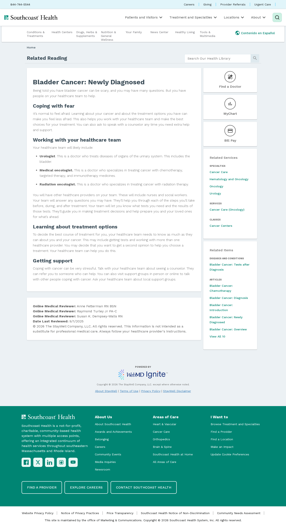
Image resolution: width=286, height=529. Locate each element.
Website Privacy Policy (37, 513)
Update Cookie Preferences (230, 454)
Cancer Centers (221, 225)
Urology (215, 193)
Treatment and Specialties (190, 17)
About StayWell (106, 391)
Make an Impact (222, 446)
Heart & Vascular (164, 424)
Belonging (102, 439)
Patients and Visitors (141, 17)
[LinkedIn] (49, 462)
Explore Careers (86, 487)
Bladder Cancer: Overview (228, 329)
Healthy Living (185, 32)
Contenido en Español (258, 33)
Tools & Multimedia (207, 34)
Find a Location (222, 439)
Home (31, 47)
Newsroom (102, 469)
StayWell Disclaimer (177, 391)
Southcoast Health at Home (173, 454)
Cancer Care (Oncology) (227, 209)
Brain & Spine (162, 446)
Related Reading (47, 58)
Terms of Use (129, 391)
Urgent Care (262, 4)
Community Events (108, 454)
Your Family (134, 32)
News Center (159, 32)
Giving (207, 4)
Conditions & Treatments (36, 34)
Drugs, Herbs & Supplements (86, 34)
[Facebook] (26, 462)
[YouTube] (73, 462)
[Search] (277, 17)
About (256, 17)
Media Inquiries (105, 462)
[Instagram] (61, 462)
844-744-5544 (20, 4)
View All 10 (217, 336)
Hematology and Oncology (229, 179)
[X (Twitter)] (38, 462)
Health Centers (62, 32)
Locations (231, 17)
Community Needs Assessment (238, 513)
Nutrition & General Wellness (108, 35)
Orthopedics (161, 439)
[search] (217, 58)
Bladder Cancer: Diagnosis (229, 298)
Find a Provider (221, 431)
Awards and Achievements (113, 431)
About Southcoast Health (113, 424)
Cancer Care (219, 172)
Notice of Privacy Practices (80, 513)
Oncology (216, 186)
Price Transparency (120, 513)
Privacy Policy (150, 391)
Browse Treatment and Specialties (235, 424)
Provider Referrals (233, 4)
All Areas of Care (164, 462)
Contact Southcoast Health (143, 487)
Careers (189, 4)
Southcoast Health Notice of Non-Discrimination (175, 513)
